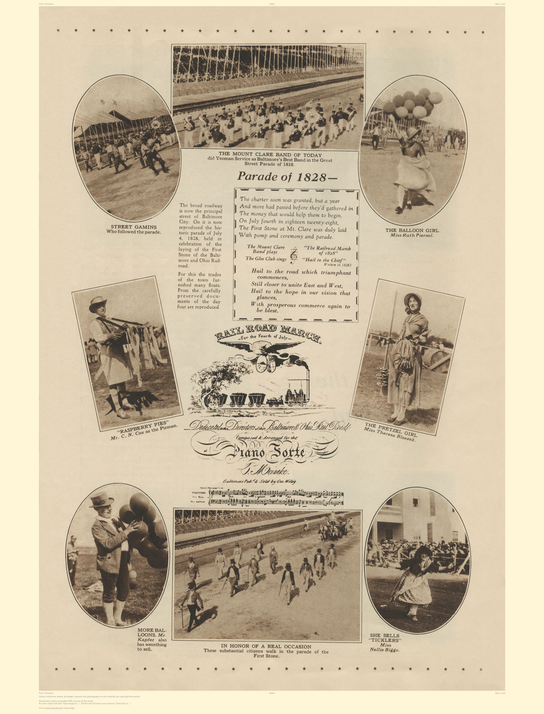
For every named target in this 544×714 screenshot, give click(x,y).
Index (272, 4)
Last (503, 4)
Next (497, 4)
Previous (49, 4)
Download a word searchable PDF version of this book (66, 701)
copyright (124, 696)
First (41, 4)
